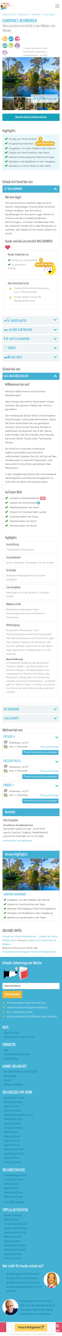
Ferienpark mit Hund (13, 1192)
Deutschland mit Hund (14, 1098)
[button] (17, 840)
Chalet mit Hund (11, 1184)
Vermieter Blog (10, 1058)
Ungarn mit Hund (11, 1141)
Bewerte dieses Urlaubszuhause (31, 117)
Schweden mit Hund (13, 1128)
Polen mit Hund (11, 1132)
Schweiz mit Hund (12, 1136)
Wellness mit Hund (12, 1237)
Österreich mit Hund (13, 1102)
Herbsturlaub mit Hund (14, 1245)
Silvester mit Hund (12, 1258)
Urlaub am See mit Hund (15, 1232)
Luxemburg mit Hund (13, 1153)
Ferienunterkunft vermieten (16, 1054)
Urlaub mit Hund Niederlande (19, 936)
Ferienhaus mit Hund (13, 1179)
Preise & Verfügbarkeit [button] (29, 1327)
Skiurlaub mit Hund (13, 1254)
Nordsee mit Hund (12, 1162)
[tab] (31, 189)
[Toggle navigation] (57, 6)
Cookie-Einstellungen (13, 1084)
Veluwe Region (49, 14)
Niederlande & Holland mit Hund (18, 1115)
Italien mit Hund (11, 1106)
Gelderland (36, 14)
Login (6, 1050)
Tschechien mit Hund (13, 1149)
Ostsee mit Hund (11, 1158)
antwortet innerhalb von (16, 836)
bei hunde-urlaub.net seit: (17, 829)
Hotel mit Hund (11, 1188)
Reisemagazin (10, 1076)
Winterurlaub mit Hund (14, 1250)
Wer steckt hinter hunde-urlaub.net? (20, 1071)
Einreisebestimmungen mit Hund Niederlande (28, 952)
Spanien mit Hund (12, 1123)
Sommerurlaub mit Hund (15, 1224)
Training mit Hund (12, 1241)
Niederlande (24, 14)
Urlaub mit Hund (9, 14)
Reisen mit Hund (11, 1033)
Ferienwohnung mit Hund (15, 1175)
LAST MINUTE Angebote (14, 1202)
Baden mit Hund (11, 1219)
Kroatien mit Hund (12, 1110)
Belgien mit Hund (11, 1145)
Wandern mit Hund (12, 1215)
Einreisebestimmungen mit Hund (19, 1037)
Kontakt (7, 1080)
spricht (7, 832)
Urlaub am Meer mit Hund (15, 1228)
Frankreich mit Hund (13, 1119)
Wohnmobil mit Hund (13, 1197)
